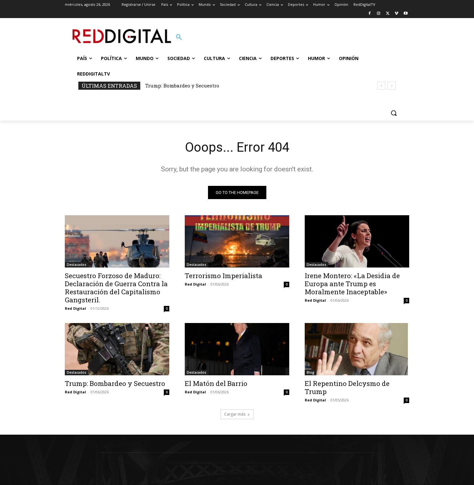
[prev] (381, 86)
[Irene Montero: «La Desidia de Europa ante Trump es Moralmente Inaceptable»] (357, 241)
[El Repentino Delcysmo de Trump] (357, 349)
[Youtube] (405, 13)
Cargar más (234, 414)
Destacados (76, 264)
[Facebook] (369, 13)
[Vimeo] (396, 13)
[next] (392, 86)
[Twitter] (387, 13)
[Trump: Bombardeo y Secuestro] (117, 349)
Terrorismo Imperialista (223, 275)
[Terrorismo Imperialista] (237, 241)
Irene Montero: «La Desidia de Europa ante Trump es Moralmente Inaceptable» (352, 283)
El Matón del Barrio (216, 383)
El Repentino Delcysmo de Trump (347, 387)
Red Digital (75, 308)
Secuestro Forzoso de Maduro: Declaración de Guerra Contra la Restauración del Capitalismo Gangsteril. (116, 287)
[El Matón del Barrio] (237, 349)
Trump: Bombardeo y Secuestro (182, 85)
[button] (179, 37)
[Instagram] (378, 13)
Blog (310, 372)
